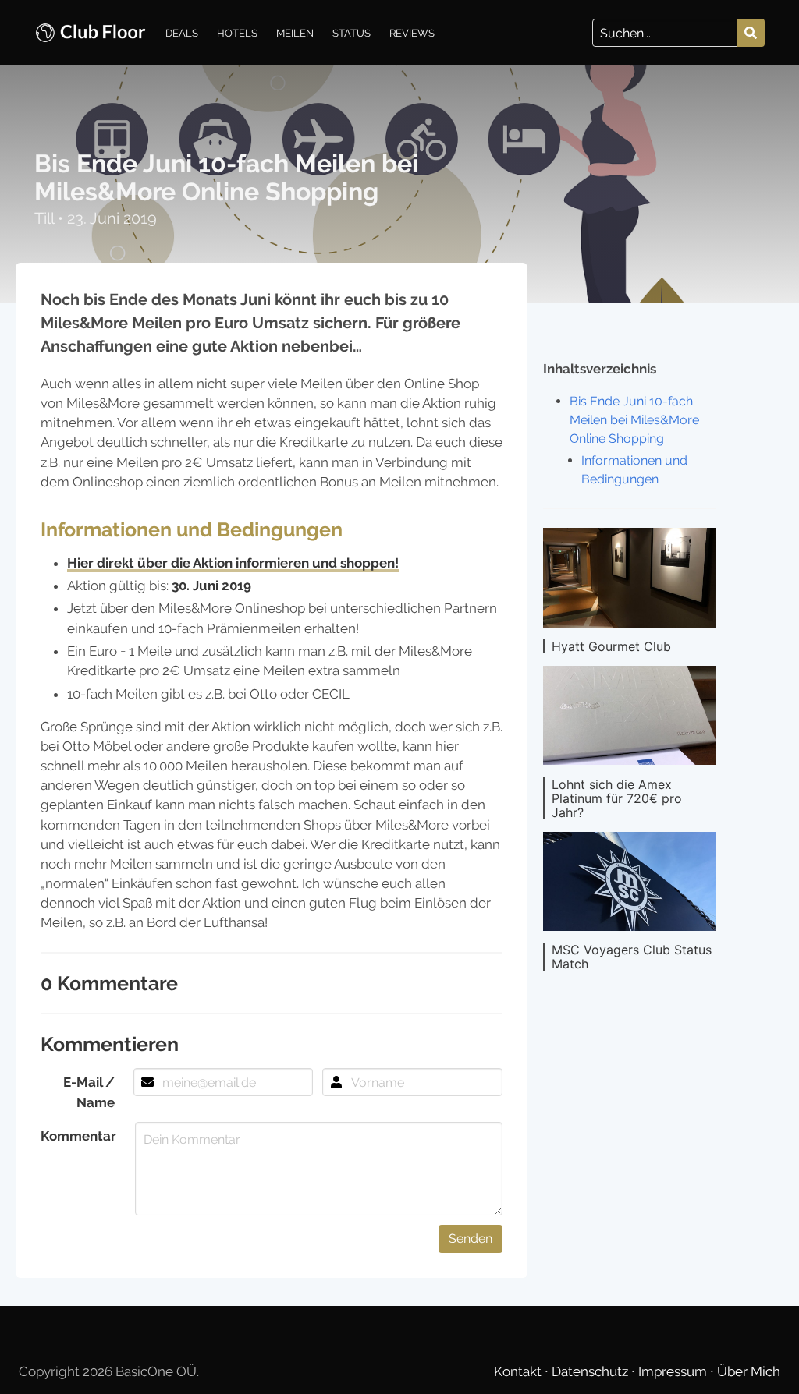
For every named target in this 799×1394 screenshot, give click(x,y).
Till (46, 218)
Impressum (674, 1371)
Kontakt (519, 1371)
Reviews (412, 33)
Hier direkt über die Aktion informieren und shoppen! (233, 563)
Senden (470, 1238)
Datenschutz (591, 1371)
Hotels (237, 33)
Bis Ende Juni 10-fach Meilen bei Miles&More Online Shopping (634, 420)
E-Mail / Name (89, 1091)
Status (351, 33)
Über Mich (748, 1371)
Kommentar (78, 1136)
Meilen (295, 33)
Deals (181, 33)
